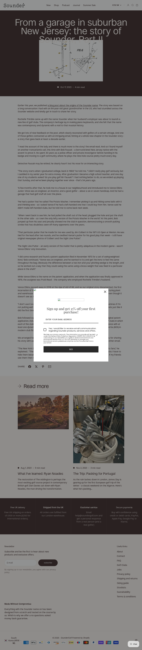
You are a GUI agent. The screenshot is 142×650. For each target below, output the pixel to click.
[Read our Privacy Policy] (96, 335)
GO (71, 349)
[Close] (105, 291)
